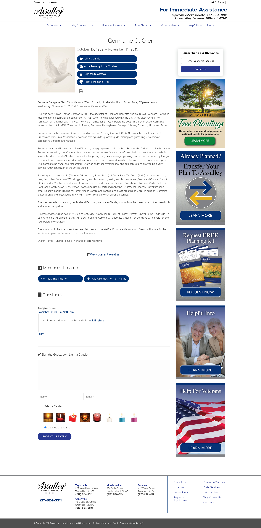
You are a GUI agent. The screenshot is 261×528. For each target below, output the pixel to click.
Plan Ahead (141, 25)
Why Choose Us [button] (80, 25)
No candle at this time (58, 427)
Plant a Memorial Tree (96, 81)
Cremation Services (214, 482)
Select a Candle (52, 406)
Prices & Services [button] (112, 25)
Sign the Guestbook (95, 73)
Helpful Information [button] (199, 25)
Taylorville (81, 485)
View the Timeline (56, 278)
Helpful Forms (217, 2)
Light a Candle (92, 58)
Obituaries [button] (52, 25)
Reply (41, 333)
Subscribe (201, 69)
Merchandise (168, 25)
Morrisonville (114, 485)
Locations (52, 2)
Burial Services (211, 487)
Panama (142, 485)
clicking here (97, 320)
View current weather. (106, 254)
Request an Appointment (180, 499)
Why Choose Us (212, 497)
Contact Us (39, 2)
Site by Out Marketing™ (128, 523)
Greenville (81, 499)
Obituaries (208, 502)
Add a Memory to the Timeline (100, 66)
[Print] (81, 91)
